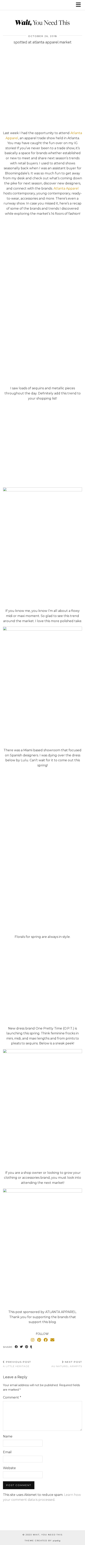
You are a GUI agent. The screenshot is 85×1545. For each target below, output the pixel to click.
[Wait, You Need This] (42, 14)
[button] (79, 5)
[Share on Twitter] (21, 1347)
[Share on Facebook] (16, 1347)
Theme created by (42, 1540)
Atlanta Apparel (66, 188)
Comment (12, 1397)
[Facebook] (46, 1340)
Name (7, 1436)
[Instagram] (32, 1340)
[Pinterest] (39, 1340)
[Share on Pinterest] (26, 1347)
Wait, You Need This (47, 1534)
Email (7, 1452)
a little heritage (17, 1363)
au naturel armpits (66, 1363)
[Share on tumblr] (31, 1347)
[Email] (52, 1340)
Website (9, 1468)
